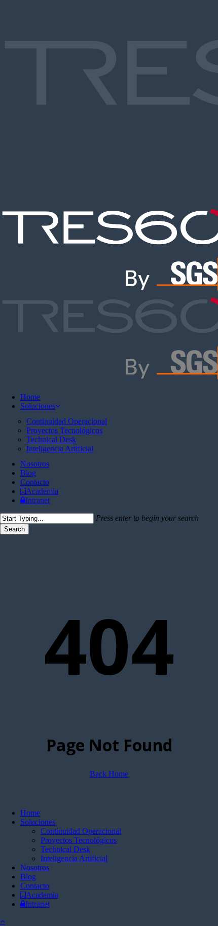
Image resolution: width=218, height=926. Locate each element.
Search (14, 529)
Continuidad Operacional (81, 831)
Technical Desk (65, 849)
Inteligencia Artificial (74, 858)
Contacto (34, 885)
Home (30, 812)
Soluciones (37, 822)
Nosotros (34, 867)
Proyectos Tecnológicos (79, 840)
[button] (2, 921)
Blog (28, 876)
